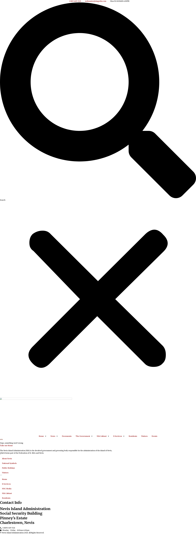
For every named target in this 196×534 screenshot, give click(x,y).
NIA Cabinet (102, 436)
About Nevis (7, 459)
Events (154, 436)
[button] (98, 100)
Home (41, 436)
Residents (133, 436)
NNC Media (6, 489)
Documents (67, 436)
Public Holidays (8, 468)
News (53, 436)
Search (2, 200)
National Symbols (9, 463)
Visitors (144, 436)
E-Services (117, 436)
